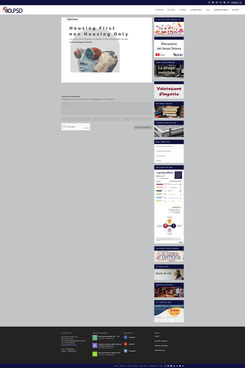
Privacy (135, 366)
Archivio (235, 10)
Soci (207, 10)
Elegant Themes (75, 366)
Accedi (157, 336)
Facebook (132, 337)
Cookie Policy (143, 366)
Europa (158, 160)
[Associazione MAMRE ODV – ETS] (94, 337)
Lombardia (109, 355)
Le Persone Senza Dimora (164, 146)
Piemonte (108, 338)
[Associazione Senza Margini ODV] (94, 354)
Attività (183, 10)
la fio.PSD (159, 10)
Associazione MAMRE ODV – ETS (108, 336)
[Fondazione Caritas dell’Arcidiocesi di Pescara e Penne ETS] (94, 345)
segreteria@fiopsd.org (68, 345)
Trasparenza (153, 366)
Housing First (196, 10)
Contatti (129, 366)
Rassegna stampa (220, 10)
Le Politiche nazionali (163, 151)
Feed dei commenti (161, 346)
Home (116, 366)
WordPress (94, 366)
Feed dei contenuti (161, 341)
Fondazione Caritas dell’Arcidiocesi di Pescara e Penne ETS (109, 345)
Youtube (131, 344)
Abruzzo (108, 348)
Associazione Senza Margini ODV (109, 353)
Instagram (132, 351)
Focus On (171, 10)
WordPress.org (160, 350)
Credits (160, 366)
